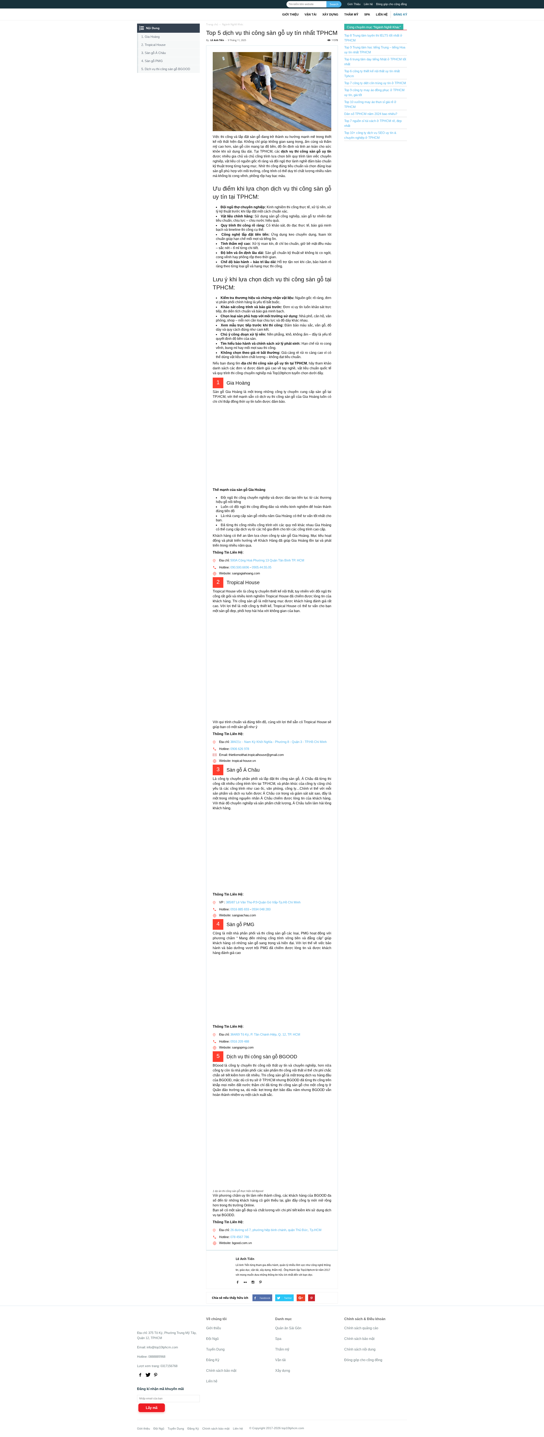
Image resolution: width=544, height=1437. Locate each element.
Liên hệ (368, 4)
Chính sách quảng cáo (361, 1328)
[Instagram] (254, 1282)
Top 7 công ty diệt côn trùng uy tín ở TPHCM (375, 83)
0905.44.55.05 (261, 567)
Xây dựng (330, 14)
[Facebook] (239, 1282)
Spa (367, 14)
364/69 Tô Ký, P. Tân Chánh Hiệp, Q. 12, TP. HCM (265, 1034)
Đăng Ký (400, 14)
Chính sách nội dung (359, 1349)
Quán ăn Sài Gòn (288, 1328)
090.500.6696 (239, 567)
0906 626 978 (239, 749)
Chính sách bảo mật (221, 1370)
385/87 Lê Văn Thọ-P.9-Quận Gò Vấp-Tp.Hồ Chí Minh (263, 902)
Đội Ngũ (212, 1339)
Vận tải (310, 14)
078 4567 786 (239, 1237)
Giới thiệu (290, 14)
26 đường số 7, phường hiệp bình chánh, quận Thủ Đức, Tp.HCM (276, 1230)
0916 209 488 (239, 1041)
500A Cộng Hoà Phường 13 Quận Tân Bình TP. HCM (267, 560)
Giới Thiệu (353, 4)
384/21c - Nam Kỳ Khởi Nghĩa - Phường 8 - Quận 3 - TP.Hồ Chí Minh (278, 742)
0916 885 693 (239, 909)
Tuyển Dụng (215, 1349)
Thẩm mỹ (351, 14)
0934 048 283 (261, 909)
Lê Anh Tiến (245, 1259)
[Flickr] (246, 1282)
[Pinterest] (262, 1282)
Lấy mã (151, 1408)
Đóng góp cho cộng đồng (391, 4)
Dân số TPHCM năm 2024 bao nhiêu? (370, 114)
